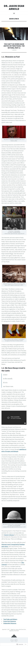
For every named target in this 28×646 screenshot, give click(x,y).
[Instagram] (15, 640)
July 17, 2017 (23, 527)
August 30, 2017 (21, 233)
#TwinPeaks (10, 231)
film (25, 629)
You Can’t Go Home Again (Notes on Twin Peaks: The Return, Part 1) (14, 46)
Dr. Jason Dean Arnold (14, 7)
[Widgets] (14, 635)
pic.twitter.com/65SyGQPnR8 (14, 525)
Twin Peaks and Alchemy (10, 619)
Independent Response (9, 623)
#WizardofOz (17, 231)
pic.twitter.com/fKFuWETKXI (14, 232)
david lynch (21, 629)
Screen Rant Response (9, 621)
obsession (14, 50)
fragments (11, 630)
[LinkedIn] (12, 640)
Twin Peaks (16, 630)
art (14, 629)
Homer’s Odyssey (9, 535)
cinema (16, 629)
